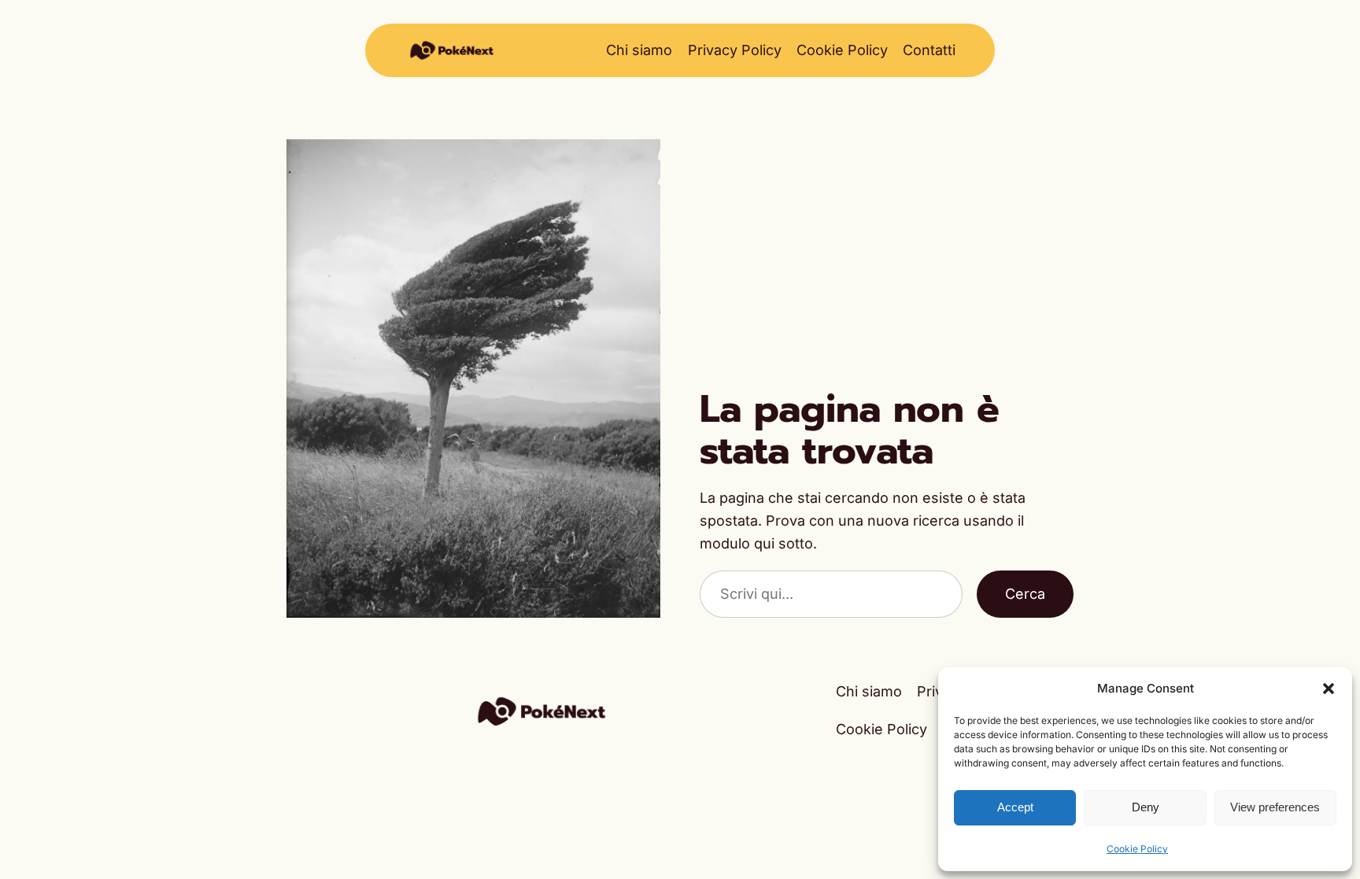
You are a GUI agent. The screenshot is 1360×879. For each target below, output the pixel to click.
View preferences (1275, 807)
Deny (1145, 807)
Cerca (1025, 593)
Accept (1015, 807)
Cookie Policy (1137, 849)
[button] (1328, 688)
